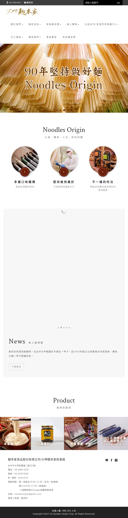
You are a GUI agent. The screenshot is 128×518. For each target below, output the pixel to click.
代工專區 (16, 37)
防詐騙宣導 (69, 37)
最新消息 (34, 24)
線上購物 (72, 24)
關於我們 (16, 24)
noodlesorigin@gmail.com (28, 494)
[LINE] (106, 460)
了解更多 (16, 366)
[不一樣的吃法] (103, 159)
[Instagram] (116, 460)
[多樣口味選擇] (25, 159)
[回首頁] (22, 12)
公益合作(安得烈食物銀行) (100, 24)
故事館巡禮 (53, 24)
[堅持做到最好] (64, 159)
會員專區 (51, 37)
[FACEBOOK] (111, 460)
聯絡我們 (34, 37)
